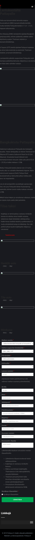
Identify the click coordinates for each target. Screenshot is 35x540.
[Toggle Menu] (31, 522)
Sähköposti (6, 402)
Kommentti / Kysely (9, 441)
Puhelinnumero (8, 410)
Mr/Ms (4, 387)
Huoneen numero (8, 433)
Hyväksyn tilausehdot (10, 491)
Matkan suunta (8, 340)
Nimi (4, 395)
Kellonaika (6, 363)
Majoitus (5, 418)
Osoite (5, 425)
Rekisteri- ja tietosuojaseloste (13, 536)
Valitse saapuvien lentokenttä (13, 348)
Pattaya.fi (27, 536)
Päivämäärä (6, 355)
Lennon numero (8, 371)
